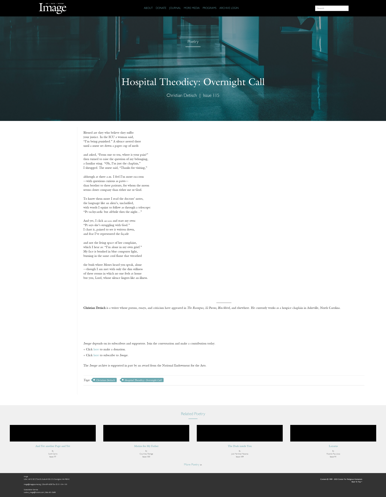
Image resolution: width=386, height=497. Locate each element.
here (96, 349)
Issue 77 (52, 457)
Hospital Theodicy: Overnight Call (143, 380)
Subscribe (326, 485)
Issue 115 (211, 95)
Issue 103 (146, 457)
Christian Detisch (105, 380)
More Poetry (192, 464)
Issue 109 (240, 457)
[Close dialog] (379, 447)
